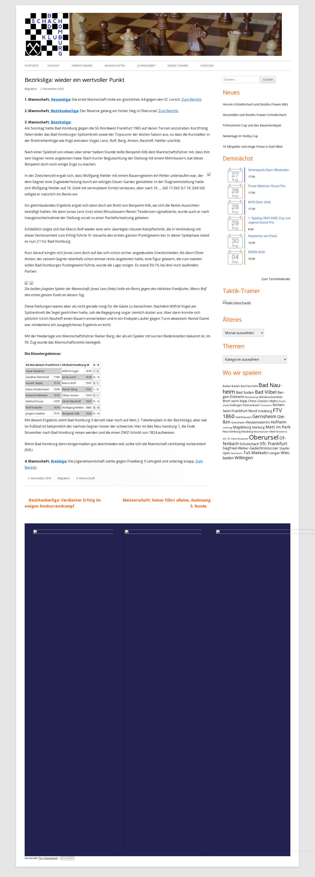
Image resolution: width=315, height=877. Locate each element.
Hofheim (278, 422)
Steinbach (236, 453)
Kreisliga (58, 461)
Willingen (244, 458)
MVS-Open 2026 (259, 202)
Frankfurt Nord (244, 410)
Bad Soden (245, 392)
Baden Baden (231, 386)
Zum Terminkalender (275, 279)
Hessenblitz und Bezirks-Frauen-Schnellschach (254, 115)
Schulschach (249, 444)
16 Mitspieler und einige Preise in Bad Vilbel (252, 146)
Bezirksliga (60, 122)
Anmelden (67, 858)
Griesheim (238, 422)
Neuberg (247, 431)
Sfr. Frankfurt (273, 443)
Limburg (227, 427)
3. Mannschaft (85, 478)
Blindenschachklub (271, 397)
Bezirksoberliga (64, 110)
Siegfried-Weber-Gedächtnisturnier (251, 448)
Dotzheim (266, 405)
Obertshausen (239, 438)
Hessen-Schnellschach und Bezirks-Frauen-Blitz (255, 104)
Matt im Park (278, 426)
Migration (31, 89)
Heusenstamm (258, 422)
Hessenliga (60, 99)
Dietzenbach (251, 405)
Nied (273, 431)
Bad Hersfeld (249, 386)
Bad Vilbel (266, 392)
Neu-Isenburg (232, 431)
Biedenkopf (252, 397)
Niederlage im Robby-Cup (240, 136)
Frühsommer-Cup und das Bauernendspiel (252, 125)
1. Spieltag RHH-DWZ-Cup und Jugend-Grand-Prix (269, 220)
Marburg (258, 427)
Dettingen (236, 405)
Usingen (274, 453)
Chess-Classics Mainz (263, 401)
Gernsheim (264, 416)
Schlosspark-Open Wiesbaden (268, 170)
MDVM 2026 (256, 252)
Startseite (31, 66)
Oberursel (264, 437)
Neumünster (261, 431)
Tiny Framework (48, 858)
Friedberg (265, 411)
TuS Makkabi (255, 452)
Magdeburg (242, 427)
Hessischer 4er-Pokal (262, 236)
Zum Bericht (191, 99)
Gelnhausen (244, 417)
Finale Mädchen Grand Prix (266, 186)
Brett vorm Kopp (235, 401)
